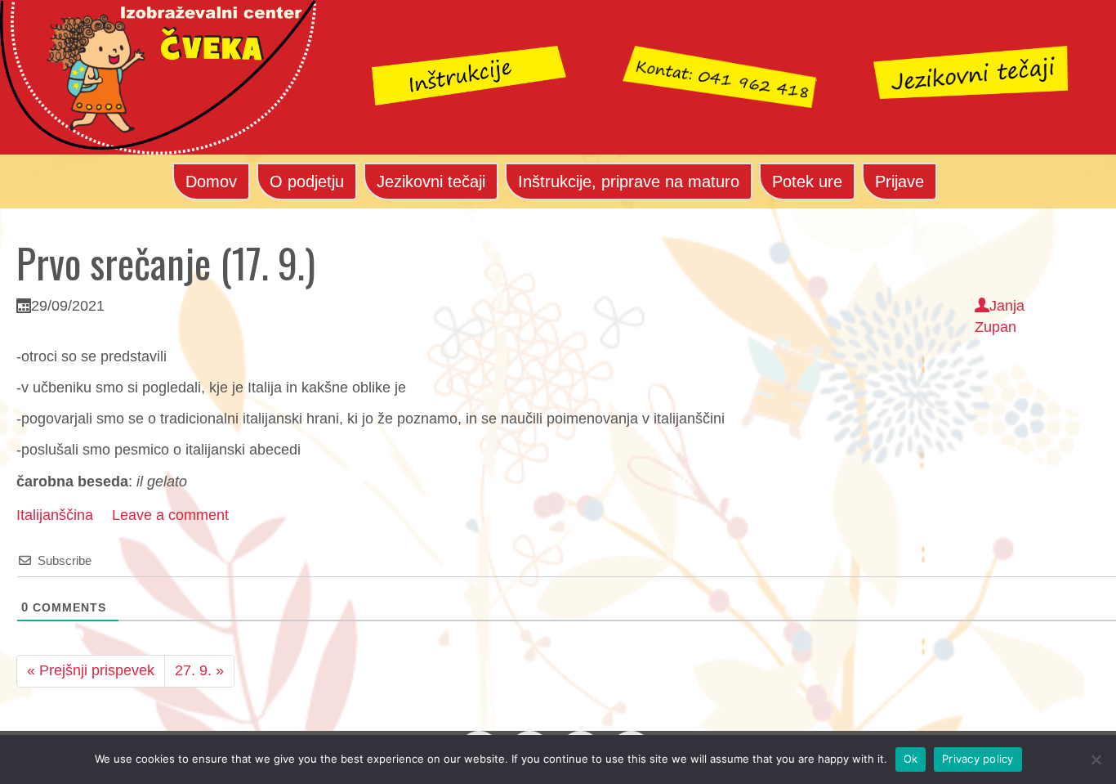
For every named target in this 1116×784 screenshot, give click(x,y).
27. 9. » (199, 670)
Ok (911, 758)
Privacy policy (978, 758)
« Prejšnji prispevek (90, 670)
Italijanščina (54, 515)
